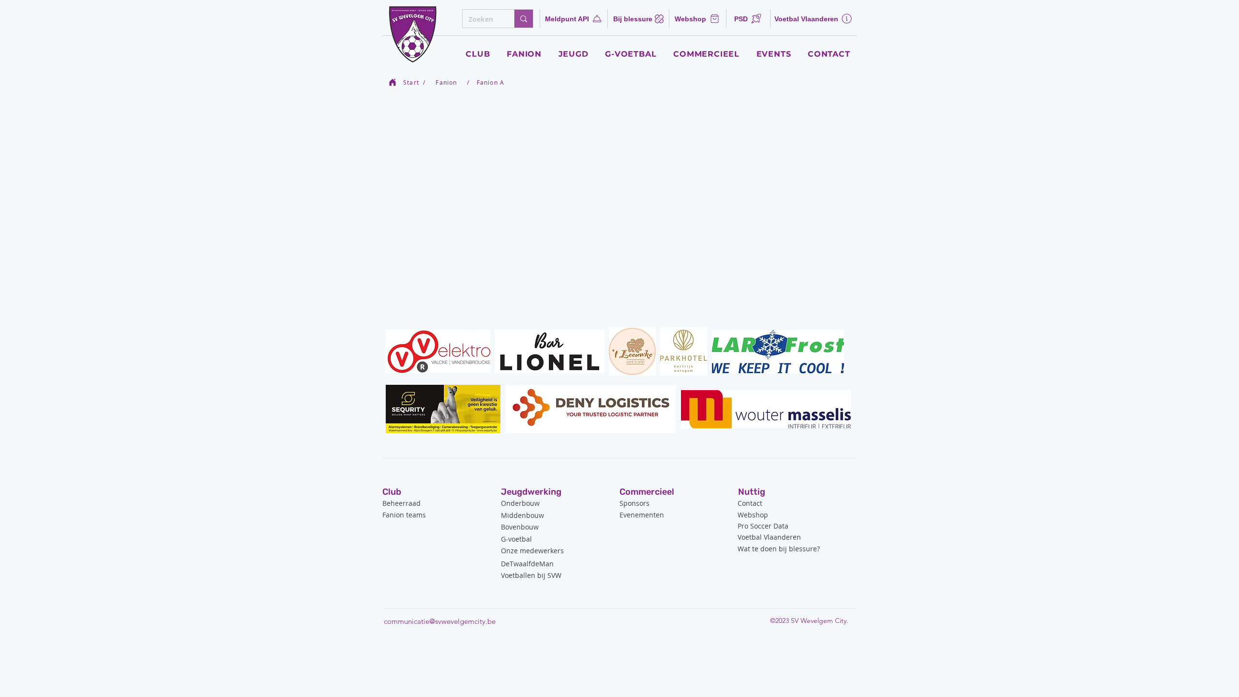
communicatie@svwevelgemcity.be (440, 621)
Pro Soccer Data (763, 525)
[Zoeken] (523, 19)
